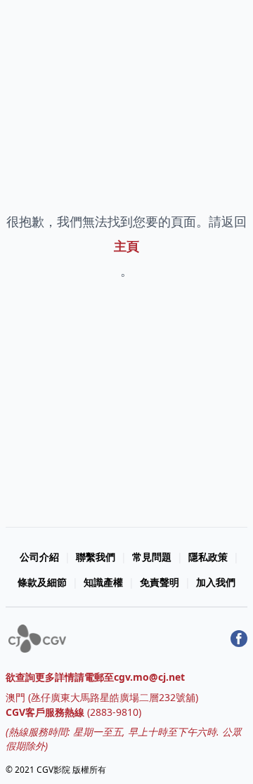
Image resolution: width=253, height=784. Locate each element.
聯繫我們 (95, 556)
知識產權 (103, 582)
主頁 (126, 245)
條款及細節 (42, 582)
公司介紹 (39, 556)
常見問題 (151, 556)
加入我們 (215, 582)
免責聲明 (159, 582)
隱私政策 (208, 556)
